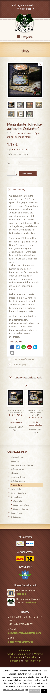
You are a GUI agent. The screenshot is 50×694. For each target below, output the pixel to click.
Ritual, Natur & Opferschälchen (22, 465)
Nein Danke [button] (34, 691)
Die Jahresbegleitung (18, 493)
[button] (12, 347)
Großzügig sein (16, 517)
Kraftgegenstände (17, 469)
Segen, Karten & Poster (21, 505)
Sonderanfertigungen (18, 477)
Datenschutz (31, 657)
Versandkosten (19, 149)
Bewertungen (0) (20, 364)
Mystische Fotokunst (20, 509)
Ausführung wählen (15, 406)
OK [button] (44, 691)
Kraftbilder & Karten (18, 481)
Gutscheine (15, 461)
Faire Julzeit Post (17, 457)
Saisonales (14, 473)
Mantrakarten (18, 485)
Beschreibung (19, 189)
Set (9, 163)
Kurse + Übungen (17, 513)
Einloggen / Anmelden (23, 5)
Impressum (15, 660)
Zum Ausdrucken (17, 497)
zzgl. (15, 419)
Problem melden (32, 660)
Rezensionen (23, 133)
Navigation (26, 37)
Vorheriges (10, 377)
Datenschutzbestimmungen (15, 689)
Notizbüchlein (16, 489)
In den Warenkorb (28, 173)
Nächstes (26, 385)
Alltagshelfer (17, 501)
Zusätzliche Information (23, 359)
